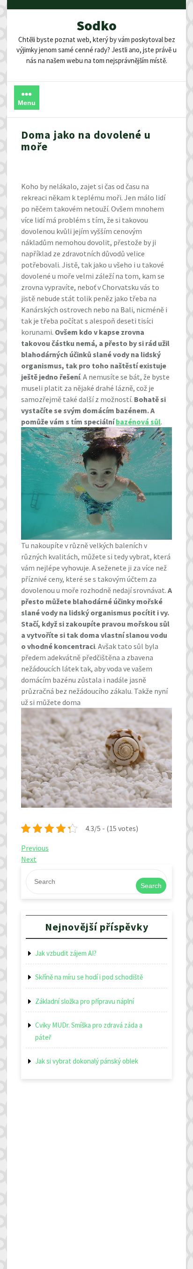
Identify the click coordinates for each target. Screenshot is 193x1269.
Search (151, 885)
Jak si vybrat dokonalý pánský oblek (86, 1061)
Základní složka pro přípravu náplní (84, 1001)
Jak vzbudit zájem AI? (65, 953)
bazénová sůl (138, 421)
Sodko (96, 25)
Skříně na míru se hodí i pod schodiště (89, 977)
